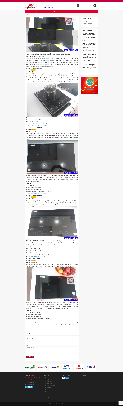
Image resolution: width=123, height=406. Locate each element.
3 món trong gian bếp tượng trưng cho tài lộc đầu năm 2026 (89, 44)
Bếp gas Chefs (47, 393)
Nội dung (28, 345)
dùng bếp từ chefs (38, 333)
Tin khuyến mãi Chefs (87, 23)
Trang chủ (28, 11)
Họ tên (27, 340)
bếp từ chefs (31, 333)
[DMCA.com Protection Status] (29, 386)
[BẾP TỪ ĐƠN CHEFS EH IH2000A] (52, 100)
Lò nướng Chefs (48, 391)
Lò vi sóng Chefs (48, 397)
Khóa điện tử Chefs (48, 398)
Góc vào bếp (85, 25)
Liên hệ (49, 11)
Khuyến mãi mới (56, 11)
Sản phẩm (39, 11)
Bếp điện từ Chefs (48, 379)
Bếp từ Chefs (47, 377)
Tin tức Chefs (85, 21)
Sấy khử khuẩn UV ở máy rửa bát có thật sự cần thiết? (90, 65)
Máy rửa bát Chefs (48, 383)
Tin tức (44, 11)
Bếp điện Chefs (48, 387)
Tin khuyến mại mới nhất (49, 395)
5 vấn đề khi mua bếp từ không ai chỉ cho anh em (89, 33)
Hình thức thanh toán (65, 11)
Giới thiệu (33, 11)
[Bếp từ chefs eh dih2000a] (52, 157)
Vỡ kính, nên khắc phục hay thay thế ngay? (89, 55)
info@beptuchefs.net (31, 384)
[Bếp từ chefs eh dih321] (52, 223)
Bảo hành (72, 11)
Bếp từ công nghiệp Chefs (50, 385)
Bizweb (72, 403)
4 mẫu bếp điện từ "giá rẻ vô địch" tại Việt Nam (37, 328)
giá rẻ (44, 333)
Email (54, 340)
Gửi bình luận (30, 356)
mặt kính (47, 333)
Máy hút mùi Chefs (48, 381)
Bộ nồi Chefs (47, 389)
